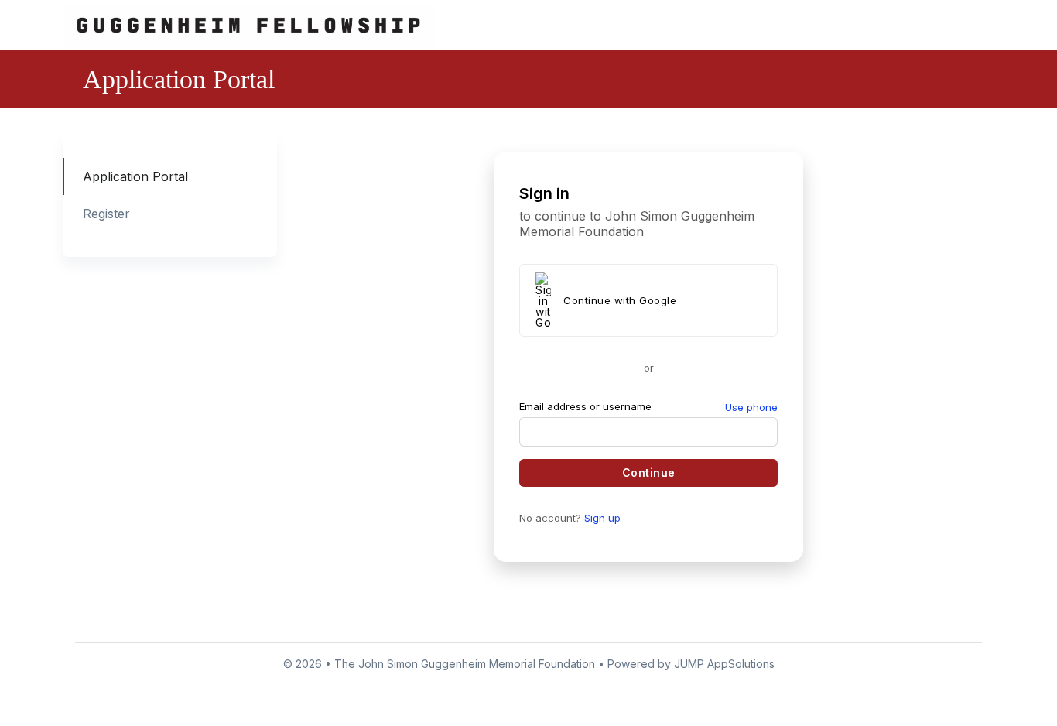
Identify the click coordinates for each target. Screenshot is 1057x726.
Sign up (602, 518)
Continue (648, 472)
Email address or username (585, 406)
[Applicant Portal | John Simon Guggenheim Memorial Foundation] (248, 24)
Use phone (751, 407)
